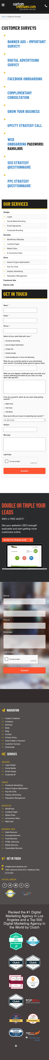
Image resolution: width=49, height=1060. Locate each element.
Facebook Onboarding (25, 78)
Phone (7, 326)
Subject (6, 425)
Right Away (9, 404)
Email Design (10, 771)
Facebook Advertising (13, 341)
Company (9, 721)
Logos (9, 216)
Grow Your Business (24, 111)
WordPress (9, 808)
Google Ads (9, 349)
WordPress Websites (15, 239)
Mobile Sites (12, 248)
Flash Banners (11, 838)
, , (22, 871)
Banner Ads (8, 284)
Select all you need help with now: (18, 336)
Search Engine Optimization (18, 262)
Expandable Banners (13, 848)
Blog (7, 731)
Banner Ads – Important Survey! (27, 43)
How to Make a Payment (15, 740)
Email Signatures (14, 225)
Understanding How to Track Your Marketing (20, 357)
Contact (8, 734)
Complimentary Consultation (20, 95)
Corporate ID (10, 774)
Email (6, 316)
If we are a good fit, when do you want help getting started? (23, 398)
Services (8, 724)
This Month (9, 412)
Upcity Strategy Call (25, 125)
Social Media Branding (16, 221)
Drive (5, 257)
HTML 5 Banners (12, 841)
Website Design (11, 353)
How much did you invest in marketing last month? (24, 416)
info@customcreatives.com (16, 866)
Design (6, 212)
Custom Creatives (12, 718)
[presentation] (21, 461)
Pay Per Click (12, 266)
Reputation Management (17, 275)
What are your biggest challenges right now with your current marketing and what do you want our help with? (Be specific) (24, 375)
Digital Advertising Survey (23, 62)
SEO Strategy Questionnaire (19, 165)
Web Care (9, 821)
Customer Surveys (19, 28)
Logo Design (10, 765)
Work (7, 728)
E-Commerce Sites (14, 253)
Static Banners (11, 832)
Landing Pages (13, 244)
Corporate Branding (15, 230)
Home (4, 16)
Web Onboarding (17, 141)
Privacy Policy (11, 737)
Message (7, 435)
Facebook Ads (9, 280)
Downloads (9, 747)
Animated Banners (12, 835)
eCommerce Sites (12, 818)
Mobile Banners (11, 845)
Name (6, 305)
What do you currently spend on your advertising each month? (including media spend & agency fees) (24, 362)
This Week (9, 408)
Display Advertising (15, 271)
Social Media (10, 768)
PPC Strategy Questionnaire (19, 183)
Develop (7, 235)
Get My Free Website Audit (15, 540)
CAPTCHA (7, 455)
